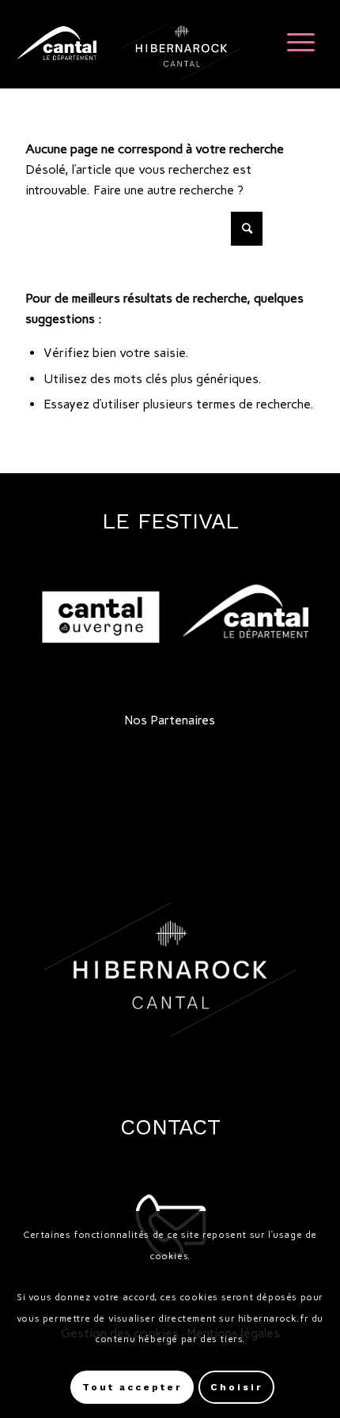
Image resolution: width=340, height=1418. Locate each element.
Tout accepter (132, 1387)
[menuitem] (293, 40)
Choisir (236, 1387)
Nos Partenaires (170, 720)
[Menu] (293, 40)
